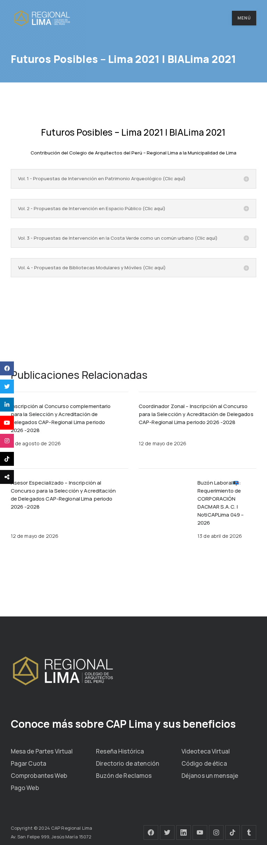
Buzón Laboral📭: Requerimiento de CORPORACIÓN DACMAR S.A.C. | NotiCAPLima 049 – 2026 (220, 502)
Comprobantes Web (39, 776)
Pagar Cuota (28, 763)
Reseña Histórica (120, 751)
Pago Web (25, 788)
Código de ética (204, 763)
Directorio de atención (127, 763)
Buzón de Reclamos (124, 776)
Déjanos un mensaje (209, 776)
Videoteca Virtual (205, 751)
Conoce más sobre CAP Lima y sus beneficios (123, 724)
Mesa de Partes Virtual (42, 751)
